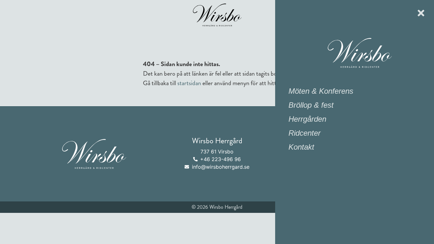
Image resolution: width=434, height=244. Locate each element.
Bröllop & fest (311, 105)
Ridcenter (304, 133)
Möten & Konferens (320, 91)
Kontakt (301, 147)
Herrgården (307, 119)
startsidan (189, 83)
